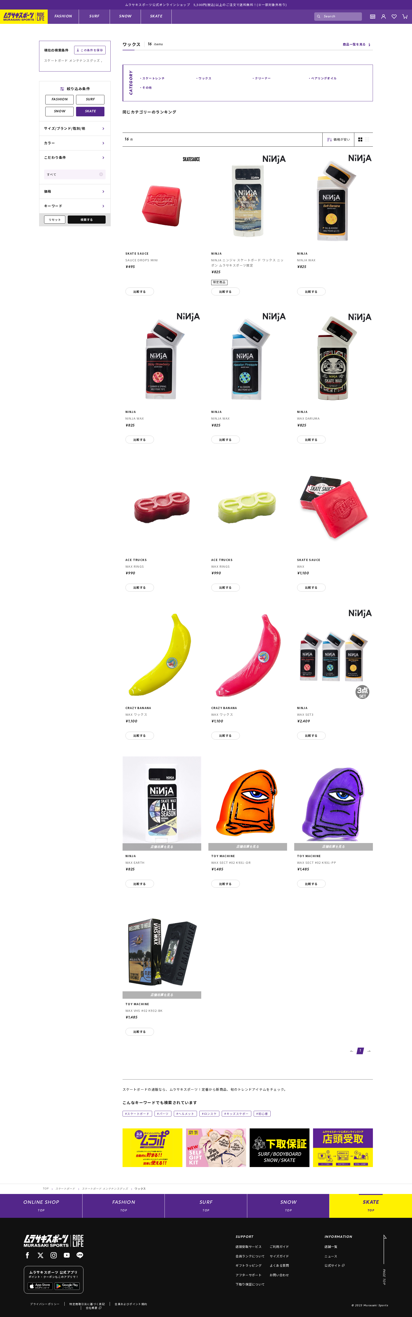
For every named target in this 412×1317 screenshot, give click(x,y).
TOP (46, 1189)
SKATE (156, 16)
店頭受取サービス (249, 1246)
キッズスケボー (238, 1113)
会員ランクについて (250, 1256)
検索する (87, 219)
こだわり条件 (55, 157)
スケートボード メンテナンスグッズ (105, 1189)
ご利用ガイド (279, 1246)
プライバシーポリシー (45, 1304)
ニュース (330, 1256)
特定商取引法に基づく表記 (87, 1304)
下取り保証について (250, 1284)
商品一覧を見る (354, 44)
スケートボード (138, 1113)
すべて (52, 174)
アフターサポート (249, 1275)
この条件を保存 (92, 50)
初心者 (263, 1113)
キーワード (53, 205)
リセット (55, 219)
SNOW (125, 16)
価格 (48, 191)
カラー (49, 142)
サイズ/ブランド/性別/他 (64, 128)
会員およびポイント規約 (131, 1304)
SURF (94, 16)
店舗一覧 (331, 1246)
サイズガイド (279, 1256)
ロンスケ (210, 1113)
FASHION (63, 16)
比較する (139, 291)
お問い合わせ (279, 1275)
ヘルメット (186, 1113)
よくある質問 (279, 1265)
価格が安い (342, 139)
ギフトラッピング (249, 1265)
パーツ (164, 1113)
